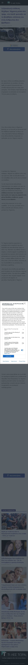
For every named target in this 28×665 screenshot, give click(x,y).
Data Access (14, 361)
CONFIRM (8, 356)
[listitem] (14, 329)
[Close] (25, 303)
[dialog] (14, 332)
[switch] (22, 333)
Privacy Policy (22, 361)
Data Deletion (6, 361)
